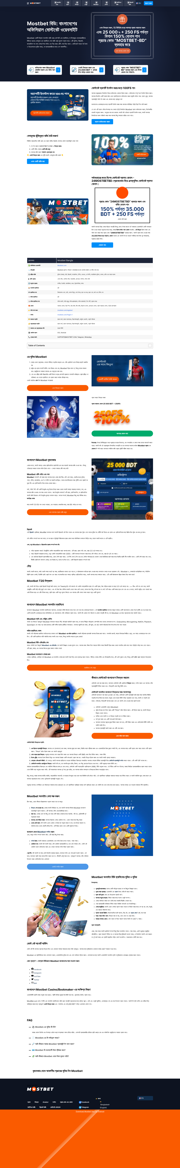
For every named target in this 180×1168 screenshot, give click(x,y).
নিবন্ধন (33, 808)
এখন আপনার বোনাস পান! (122, 51)
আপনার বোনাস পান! (122, 433)
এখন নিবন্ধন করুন (57, 388)
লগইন (32, 841)
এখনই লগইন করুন (57, 867)
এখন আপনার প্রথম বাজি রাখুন (58, 512)
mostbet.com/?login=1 (65, 315)
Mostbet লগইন (43, 832)
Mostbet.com (62, 265)
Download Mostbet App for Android (90, 1111)
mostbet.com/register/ (65, 310)
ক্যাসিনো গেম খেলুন (90, 668)
